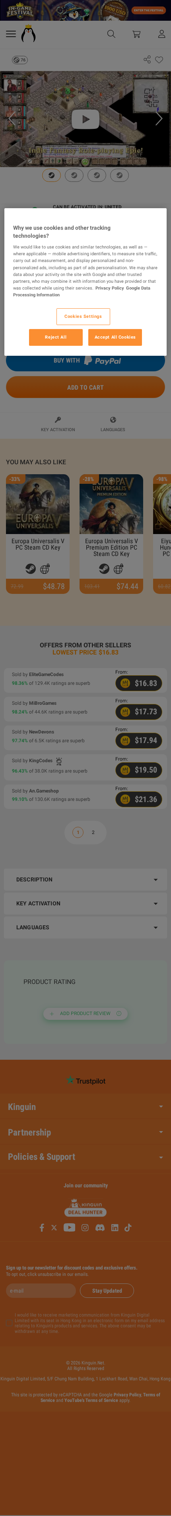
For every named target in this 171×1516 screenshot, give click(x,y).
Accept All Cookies (115, 337)
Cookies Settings (83, 316)
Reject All (55, 337)
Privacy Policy (109, 288)
